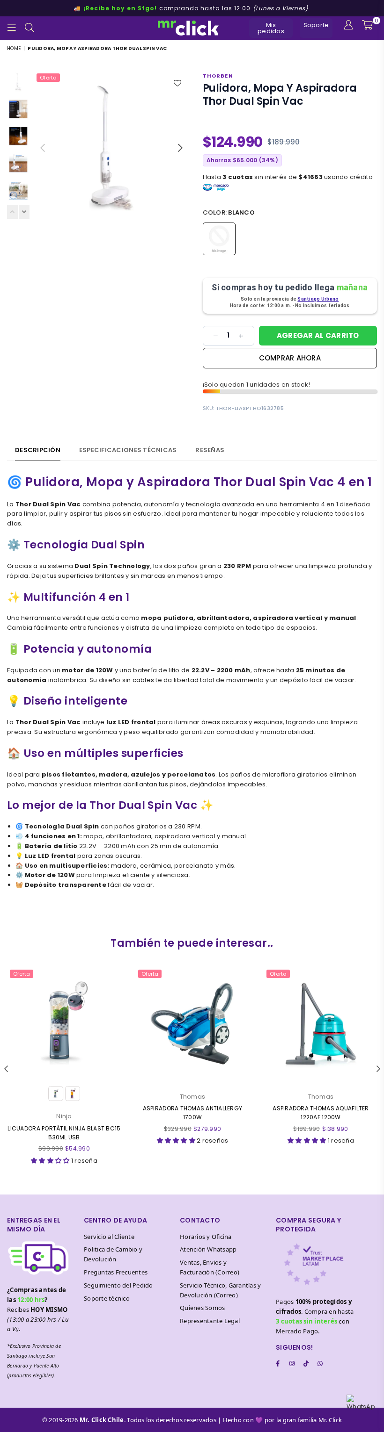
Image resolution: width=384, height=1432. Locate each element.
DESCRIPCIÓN (37, 450)
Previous (42, 148)
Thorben (218, 75)
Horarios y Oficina (206, 1236)
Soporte (316, 25)
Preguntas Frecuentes (116, 1272)
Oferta (48, 77)
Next (180, 148)
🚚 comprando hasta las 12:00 (191, 8)
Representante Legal (210, 1321)
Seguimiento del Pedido (118, 1285)
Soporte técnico (107, 1298)
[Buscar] (29, 28)
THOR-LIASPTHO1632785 (250, 408)
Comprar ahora (290, 358)
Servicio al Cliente (109, 1236)
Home (14, 48)
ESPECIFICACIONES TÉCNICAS (128, 450)
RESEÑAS (209, 450)
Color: (229, 212)
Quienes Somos (202, 1307)
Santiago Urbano (318, 299)
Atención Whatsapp (208, 1249)
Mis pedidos (271, 28)
